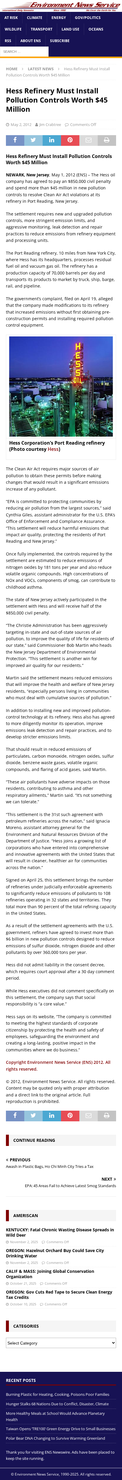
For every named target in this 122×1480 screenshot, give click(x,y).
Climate (34, 17)
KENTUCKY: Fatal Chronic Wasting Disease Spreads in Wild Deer (60, 1232)
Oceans (96, 29)
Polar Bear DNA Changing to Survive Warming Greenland (55, 1438)
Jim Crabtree (50, 124)
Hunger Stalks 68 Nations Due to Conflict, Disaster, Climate (57, 1403)
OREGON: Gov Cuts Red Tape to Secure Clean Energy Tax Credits (59, 1294)
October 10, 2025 (23, 1304)
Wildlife (13, 29)
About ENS (30, 40)
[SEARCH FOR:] (24, 51)
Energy (59, 17)
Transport (41, 29)
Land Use (70, 29)
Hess (53, 449)
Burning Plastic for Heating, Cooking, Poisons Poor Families (57, 1394)
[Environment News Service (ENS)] (61, 8)
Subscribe (60, 40)
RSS (8, 40)
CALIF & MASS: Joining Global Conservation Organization (50, 1273)
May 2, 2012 (21, 124)
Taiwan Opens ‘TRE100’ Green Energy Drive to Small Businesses (60, 1428)
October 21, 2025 (23, 1283)
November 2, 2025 (24, 1242)
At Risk (11, 17)
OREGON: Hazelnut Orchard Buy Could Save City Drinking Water (55, 1253)
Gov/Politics (88, 17)
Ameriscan (25, 1215)
